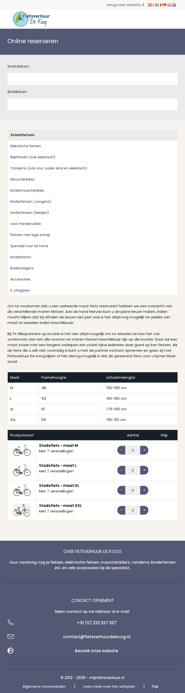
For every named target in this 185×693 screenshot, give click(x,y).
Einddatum (17, 91)
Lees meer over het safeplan (109, 686)
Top (154, 686)
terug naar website (124, 4)
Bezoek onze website (96, 651)
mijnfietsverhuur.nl (107, 677)
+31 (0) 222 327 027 (97, 623)
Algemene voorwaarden (44, 686)
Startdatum (18, 66)
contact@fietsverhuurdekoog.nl (96, 637)
